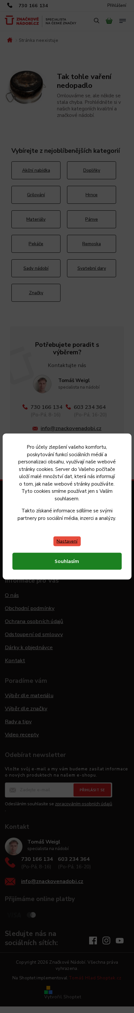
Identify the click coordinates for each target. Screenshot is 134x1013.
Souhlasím (67, 561)
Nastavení (67, 541)
